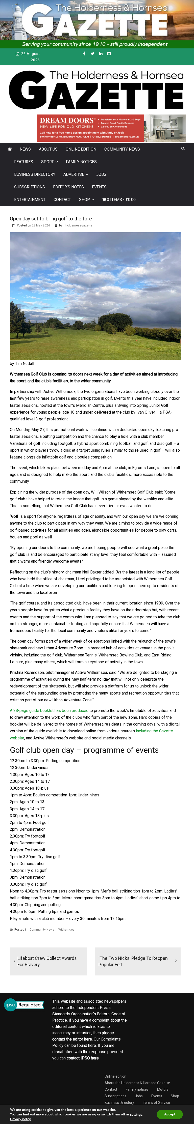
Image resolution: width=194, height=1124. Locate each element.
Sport (47, 161)
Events (99, 187)
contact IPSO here (83, 1058)
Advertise (73, 174)
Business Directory (34, 174)
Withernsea (66, 929)
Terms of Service (156, 1103)
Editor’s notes (68, 187)
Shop (84, 199)
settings (136, 1114)
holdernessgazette (78, 225)
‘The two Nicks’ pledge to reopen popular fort (133, 961)
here (88, 1039)
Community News (122, 149)
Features (23, 161)
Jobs (101, 174)
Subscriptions (29, 187)
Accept (169, 1114)
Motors (162, 1089)
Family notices (81, 161)
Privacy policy (20, 1119)
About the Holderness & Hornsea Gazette (137, 1083)
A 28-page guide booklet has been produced (49, 710)
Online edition (81, 149)
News (25, 149)
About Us (48, 149)
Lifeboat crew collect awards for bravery (47, 961)
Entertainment (29, 199)
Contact (62, 199)
